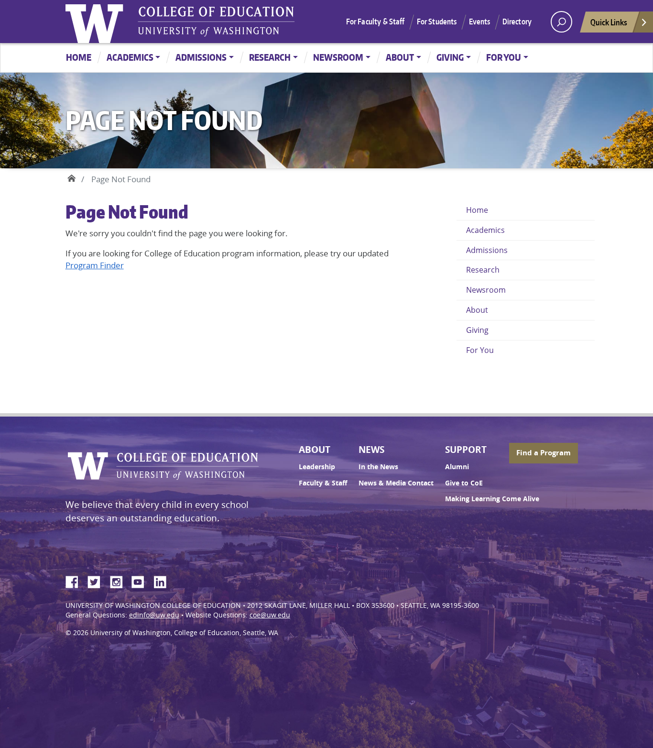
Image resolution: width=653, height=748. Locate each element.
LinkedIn (163, 581)
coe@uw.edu (270, 615)
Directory (517, 21)
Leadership (317, 467)
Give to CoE (464, 483)
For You (503, 57)
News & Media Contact (396, 483)
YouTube (141, 581)
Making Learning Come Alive (492, 499)
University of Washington (96, 21)
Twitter (97, 581)
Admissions (201, 57)
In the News (378, 467)
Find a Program (543, 453)
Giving (450, 57)
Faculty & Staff (323, 483)
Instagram (119, 581)
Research (270, 57)
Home (78, 57)
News (371, 449)
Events (479, 21)
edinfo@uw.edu (154, 615)
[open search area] (561, 22)
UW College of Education (216, 21)
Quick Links (608, 22)
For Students (437, 21)
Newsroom (338, 57)
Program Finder (94, 265)
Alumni (457, 467)
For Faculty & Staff (375, 21)
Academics (130, 57)
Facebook (75, 581)
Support (466, 449)
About (400, 57)
